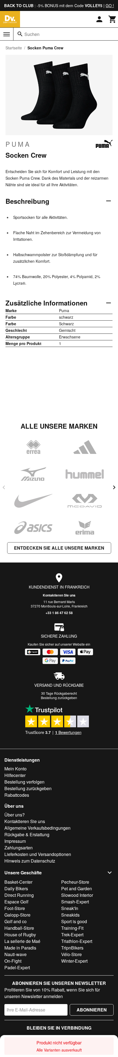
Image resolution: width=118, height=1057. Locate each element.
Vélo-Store (71, 954)
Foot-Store (14, 908)
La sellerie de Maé (22, 941)
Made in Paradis (20, 948)
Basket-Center (18, 882)
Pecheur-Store (75, 882)
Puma (18, 144)
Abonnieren (92, 1010)
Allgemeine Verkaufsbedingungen (37, 828)
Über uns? (14, 815)
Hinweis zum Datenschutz (29, 861)
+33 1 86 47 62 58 (59, 612)
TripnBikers (72, 948)
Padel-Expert (17, 967)
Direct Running (19, 895)
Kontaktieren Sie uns (59, 595)
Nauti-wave (15, 954)
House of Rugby (20, 934)
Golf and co (15, 921)
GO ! (110, 5)
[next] (114, 487)
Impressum (15, 841)
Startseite (13, 47)
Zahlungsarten (18, 847)
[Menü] (6, 34)
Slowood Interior (77, 895)
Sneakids (70, 915)
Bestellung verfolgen (24, 782)
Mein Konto (15, 768)
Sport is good (74, 921)
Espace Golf (16, 901)
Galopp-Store (17, 915)
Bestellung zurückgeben (59, 697)
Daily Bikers (16, 888)
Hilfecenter (15, 775)
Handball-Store (19, 928)
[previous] (4, 487)
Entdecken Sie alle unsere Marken (59, 548)
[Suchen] (20, 34)
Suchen (32, 34)
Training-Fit (72, 928)
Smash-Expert (75, 901)
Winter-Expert (74, 961)
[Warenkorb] (112, 19)
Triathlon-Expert (76, 941)
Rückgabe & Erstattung (26, 834)
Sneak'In (69, 908)
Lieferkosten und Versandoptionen (37, 854)
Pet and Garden (76, 888)
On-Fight (12, 961)
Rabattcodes (16, 795)
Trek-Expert (72, 934)
